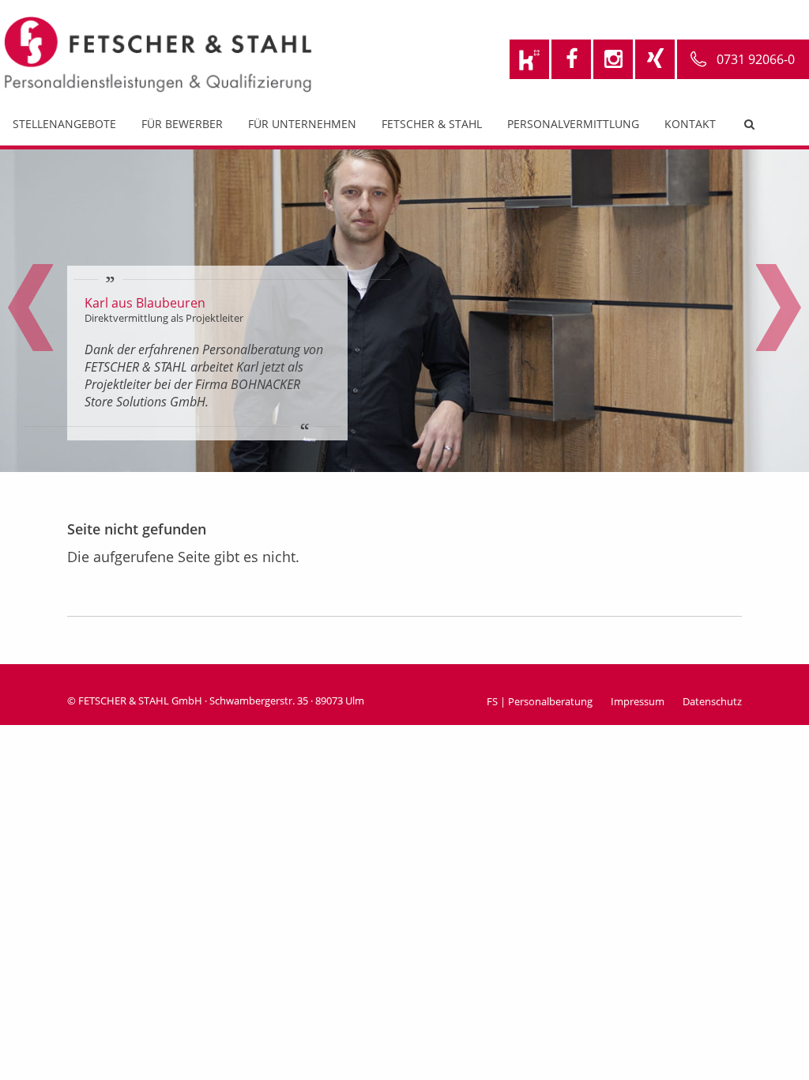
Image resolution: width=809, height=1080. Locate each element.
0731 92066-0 (756, 59)
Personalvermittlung (573, 123)
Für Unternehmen (302, 123)
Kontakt (690, 123)
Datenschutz (712, 701)
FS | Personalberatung (540, 701)
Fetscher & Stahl (432, 123)
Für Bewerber (182, 123)
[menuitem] (64, 127)
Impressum (637, 701)
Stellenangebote (64, 123)
